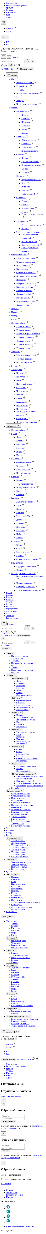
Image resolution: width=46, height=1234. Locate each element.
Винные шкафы (18, 819)
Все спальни (21, 727)
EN (7, 44)
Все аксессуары (18, 909)
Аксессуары (11, 611)
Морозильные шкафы (20, 821)
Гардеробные (12, 609)
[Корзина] (10, 65)
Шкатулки (15, 879)
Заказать (5, 1151)
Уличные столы (18, 850)
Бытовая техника (13, 618)
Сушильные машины (20, 796)
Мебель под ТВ (23, 741)
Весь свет (15, 672)
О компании (11, 3)
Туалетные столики (24, 717)
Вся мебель (16, 788)
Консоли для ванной (25, 781)
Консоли (10, 606)
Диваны (9, 595)
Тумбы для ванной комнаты (28, 783)
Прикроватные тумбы (26, 720)
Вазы (13, 881)
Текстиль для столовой (21, 862)
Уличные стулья (18, 854)
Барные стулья (22, 754)
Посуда (9, 833)
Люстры (14, 668)
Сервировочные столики (27, 758)
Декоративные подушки (21, 907)
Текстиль (10, 616)
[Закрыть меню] (3, 638)
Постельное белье (19, 867)
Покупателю (11, 12)
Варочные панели (19, 814)
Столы (9, 602)
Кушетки (20, 683)
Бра (12, 665)
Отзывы (9, 10)
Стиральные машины (20, 803)
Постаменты (16, 900)
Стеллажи (20, 703)
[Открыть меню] (3, 56)
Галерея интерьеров (14, 1195)
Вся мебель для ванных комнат (29, 786)
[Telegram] (18, 66)
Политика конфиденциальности (20, 1226)
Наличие (15, 57)
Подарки (15, 877)
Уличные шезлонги (19, 852)
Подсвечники (17, 888)
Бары (18, 734)
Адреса (9, 17)
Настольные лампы (19, 656)
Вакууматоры (17, 800)
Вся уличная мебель (19, 857)
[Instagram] (8, 1213)
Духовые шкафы (18, 816)
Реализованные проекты (16, 5)
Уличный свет (17, 658)
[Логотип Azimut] (11, 57)
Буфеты (19, 756)
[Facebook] (8, 1217)
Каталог (9, 1190)
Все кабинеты (22, 710)
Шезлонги (20, 686)
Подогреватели (18, 798)
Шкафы (19, 715)
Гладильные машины (20, 793)
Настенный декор (19, 884)
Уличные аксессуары (20, 847)
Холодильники (17, 823)
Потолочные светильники (22, 663)
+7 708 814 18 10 (8, 69)
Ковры (9, 835)
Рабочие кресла (23, 705)
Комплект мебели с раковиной (29, 776)
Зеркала (9, 828)
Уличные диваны (18, 843)
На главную (6, 1183)
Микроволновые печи (21, 810)
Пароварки (16, 807)
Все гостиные (22, 744)
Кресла (9, 597)
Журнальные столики (25, 732)
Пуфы (19, 690)
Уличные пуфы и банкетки (23, 845)
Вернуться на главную (11, 1096)
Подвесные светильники (22, 670)
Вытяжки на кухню (19, 812)
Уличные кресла (18, 840)
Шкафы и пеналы (24, 779)
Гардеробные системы (26, 766)
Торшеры (15, 661)
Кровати (10, 599)
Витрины (20, 737)
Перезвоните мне (8, 1121)
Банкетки (20, 688)
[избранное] (6, 66)
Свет (8, 613)
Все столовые (22, 761)
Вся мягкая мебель (24, 695)
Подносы (15, 891)
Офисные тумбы (23, 700)
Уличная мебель (13, 921)
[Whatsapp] (15, 66)
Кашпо (14, 893)
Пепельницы (16, 898)
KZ (7, 42)
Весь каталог (11, 911)
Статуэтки (15, 886)
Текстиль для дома (19, 864)
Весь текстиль (17, 869)
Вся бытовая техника (20, 826)
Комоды (19, 722)
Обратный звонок (23, 635)
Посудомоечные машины (22, 805)
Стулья (9, 604)
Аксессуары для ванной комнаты (25, 902)
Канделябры (16, 895)
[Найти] (27, 61)
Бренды (9, 8)
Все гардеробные (23, 771)
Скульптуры (16, 905)
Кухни (9, 592)
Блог (8, 15)
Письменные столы (24, 707)
